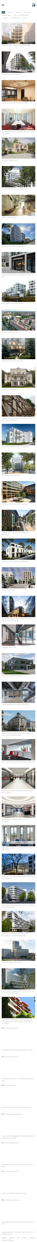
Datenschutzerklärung (8, 1240)
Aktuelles (11, 1238)
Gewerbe (5, 18)
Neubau (10, 12)
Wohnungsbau (6, 15)
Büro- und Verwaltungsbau (21, 15)
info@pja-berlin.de (7, 1234)
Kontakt (24, 1238)
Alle (3, 12)
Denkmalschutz (15, 18)
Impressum (32, 1238)
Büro (18, 1238)
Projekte (4, 1238)
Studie (24, 18)
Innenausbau (27, 12)
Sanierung (18, 12)
